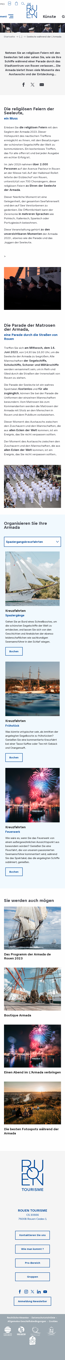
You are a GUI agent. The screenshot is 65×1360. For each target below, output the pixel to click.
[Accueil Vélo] (32, 1340)
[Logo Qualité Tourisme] (36, 1331)
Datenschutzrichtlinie (43, 1318)
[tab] (29, 541)
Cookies (53, 1321)
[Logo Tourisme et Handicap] (51, 1331)
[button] (23, 3)
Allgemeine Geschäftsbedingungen (27, 1321)
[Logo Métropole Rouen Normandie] (8, 1331)
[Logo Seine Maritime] (21, 1331)
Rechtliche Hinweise (18, 1318)
